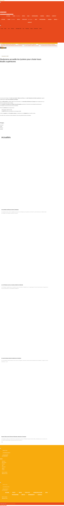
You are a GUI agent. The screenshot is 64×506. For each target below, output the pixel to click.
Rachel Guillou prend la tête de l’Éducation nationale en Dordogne (11, 45)
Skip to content (2, 0)
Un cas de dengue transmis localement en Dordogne (46, 44)
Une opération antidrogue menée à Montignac (8, 44)
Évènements (36, 28)
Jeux (23, 28)
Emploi (31, 28)
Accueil (2, 28)
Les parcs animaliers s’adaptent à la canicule (31, 45)
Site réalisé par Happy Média (11, 503)
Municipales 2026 (18, 28)
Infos (9, 28)
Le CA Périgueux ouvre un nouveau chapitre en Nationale (27, 44)
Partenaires (27, 28)
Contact (40, 28)
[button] (0, 17)
